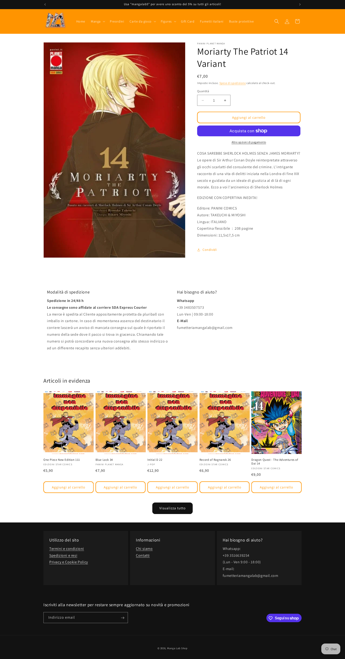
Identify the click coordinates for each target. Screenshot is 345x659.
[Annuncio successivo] (300, 4)
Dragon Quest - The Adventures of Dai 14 (274, 462)
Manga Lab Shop (177, 648)
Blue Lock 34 (104, 460)
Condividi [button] (210, 250)
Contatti (143, 555)
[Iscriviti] (122, 617)
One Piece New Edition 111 (61, 460)
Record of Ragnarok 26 (215, 460)
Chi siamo (144, 548)
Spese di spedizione (232, 83)
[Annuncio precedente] (45, 4)
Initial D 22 (154, 460)
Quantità (203, 91)
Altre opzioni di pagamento (249, 142)
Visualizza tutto (172, 508)
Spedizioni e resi (63, 555)
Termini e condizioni (66, 548)
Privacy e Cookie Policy (68, 562)
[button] (97, 21)
